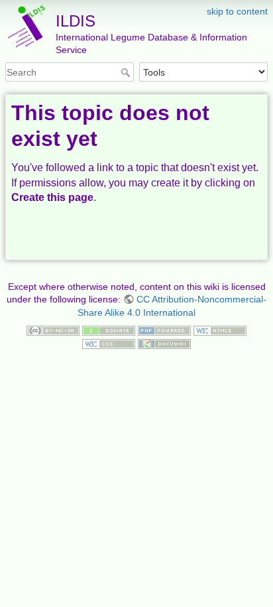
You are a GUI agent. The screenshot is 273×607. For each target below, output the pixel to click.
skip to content (237, 11)
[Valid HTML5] (219, 329)
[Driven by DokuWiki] (164, 343)
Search (127, 72)
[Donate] (108, 329)
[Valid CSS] (108, 343)
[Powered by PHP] (164, 329)
